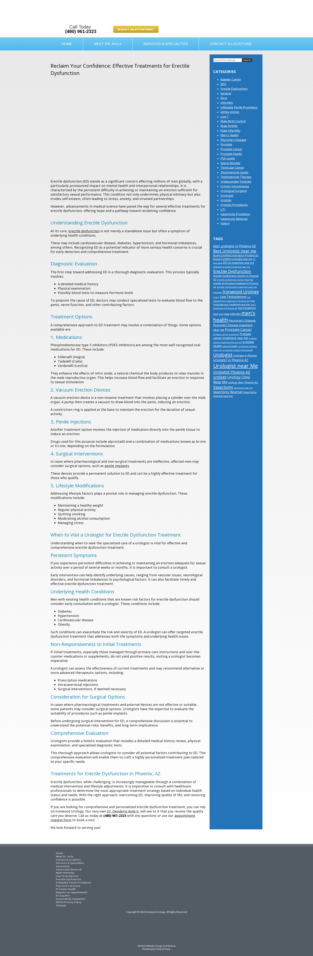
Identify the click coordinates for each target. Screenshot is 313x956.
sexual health (229, 346)
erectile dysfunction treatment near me (237, 287)
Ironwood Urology (241, 291)
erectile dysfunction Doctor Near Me (235, 279)
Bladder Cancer (230, 79)
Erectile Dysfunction (234, 89)
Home (67, 44)
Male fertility (229, 126)
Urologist (226, 196)
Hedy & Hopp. (163, 949)
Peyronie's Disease (233, 140)
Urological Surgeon (233, 191)
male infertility (232, 314)
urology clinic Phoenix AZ (243, 382)
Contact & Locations (230, 44)
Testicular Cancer (232, 168)
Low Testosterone (233, 296)
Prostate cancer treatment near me (232, 336)
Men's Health (229, 135)
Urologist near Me (235, 365)
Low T (224, 117)
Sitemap (61, 905)
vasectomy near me (243, 388)
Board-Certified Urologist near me (232, 259)
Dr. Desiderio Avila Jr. (123, 811)
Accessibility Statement (70, 898)
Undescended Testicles (235, 182)
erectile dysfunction (84, 231)
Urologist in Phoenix (245, 355)
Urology (225, 200)
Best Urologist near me (234, 250)
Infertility (226, 103)
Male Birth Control (233, 121)
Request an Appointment (136, 29)
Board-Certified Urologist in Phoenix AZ (235, 255)
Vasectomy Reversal (233, 219)
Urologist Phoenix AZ (231, 371)
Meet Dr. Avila (108, 44)
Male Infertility (230, 131)
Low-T (216, 297)
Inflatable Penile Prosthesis (239, 107)
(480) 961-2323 (80, 31)
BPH (223, 84)
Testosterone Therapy (235, 177)
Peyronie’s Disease (68, 885)
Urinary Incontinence (234, 186)
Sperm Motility (230, 163)
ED (225, 263)
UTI (223, 210)
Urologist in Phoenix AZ (230, 360)
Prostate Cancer (231, 149)
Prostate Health (231, 154)
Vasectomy (223, 387)
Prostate (226, 144)
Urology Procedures (234, 205)
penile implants (117, 466)
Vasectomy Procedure (235, 214)
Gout (223, 98)
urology (220, 377)
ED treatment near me (241, 263)
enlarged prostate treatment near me (231, 266)
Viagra (224, 223)
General (225, 93)
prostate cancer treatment (226, 334)
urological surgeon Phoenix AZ (237, 350)
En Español (63, 895)
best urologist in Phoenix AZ (234, 246)
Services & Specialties (165, 44)
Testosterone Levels (234, 172)
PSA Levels (227, 158)
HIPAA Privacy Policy (69, 902)
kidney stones (229, 112)
